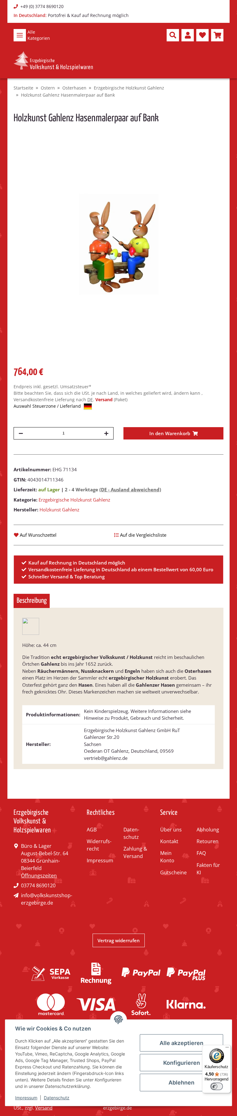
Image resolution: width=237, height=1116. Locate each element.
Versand (104, 399)
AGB (92, 829)
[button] (173, 35)
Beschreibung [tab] (32, 600)
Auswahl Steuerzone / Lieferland (48, 406)
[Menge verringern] (21, 433)
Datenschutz (131, 833)
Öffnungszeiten (39, 875)
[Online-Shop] (53, 60)
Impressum (100, 860)
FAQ (201, 853)
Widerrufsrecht (99, 845)
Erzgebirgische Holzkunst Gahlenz (74, 500)
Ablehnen (181, 1082)
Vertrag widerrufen (119, 940)
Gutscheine (173, 872)
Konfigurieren (181, 1063)
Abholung (208, 829)
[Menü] (227, 1048)
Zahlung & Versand (135, 852)
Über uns (171, 829)
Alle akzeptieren (181, 1043)
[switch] (216, 1086)
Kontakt (169, 841)
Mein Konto (167, 857)
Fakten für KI (208, 869)
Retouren (207, 841)
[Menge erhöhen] (106, 433)
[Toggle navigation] (20, 35)
